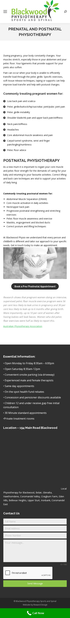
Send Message (35, 583)
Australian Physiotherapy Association (22, 326)
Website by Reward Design (35, 604)
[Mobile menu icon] (5, 12)
